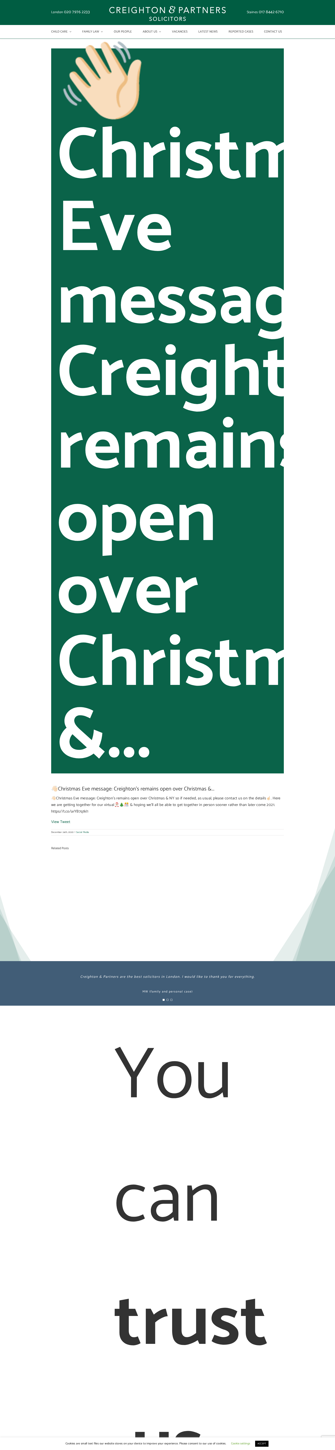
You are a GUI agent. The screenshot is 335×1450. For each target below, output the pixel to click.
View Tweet (60, 822)
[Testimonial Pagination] (164, 1000)
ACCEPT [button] (261, 1444)
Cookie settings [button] (240, 1443)
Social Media (82, 832)
